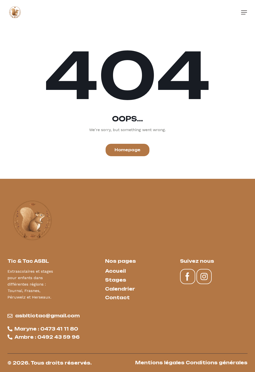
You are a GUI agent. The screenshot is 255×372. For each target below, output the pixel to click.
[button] (244, 12)
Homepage (127, 150)
